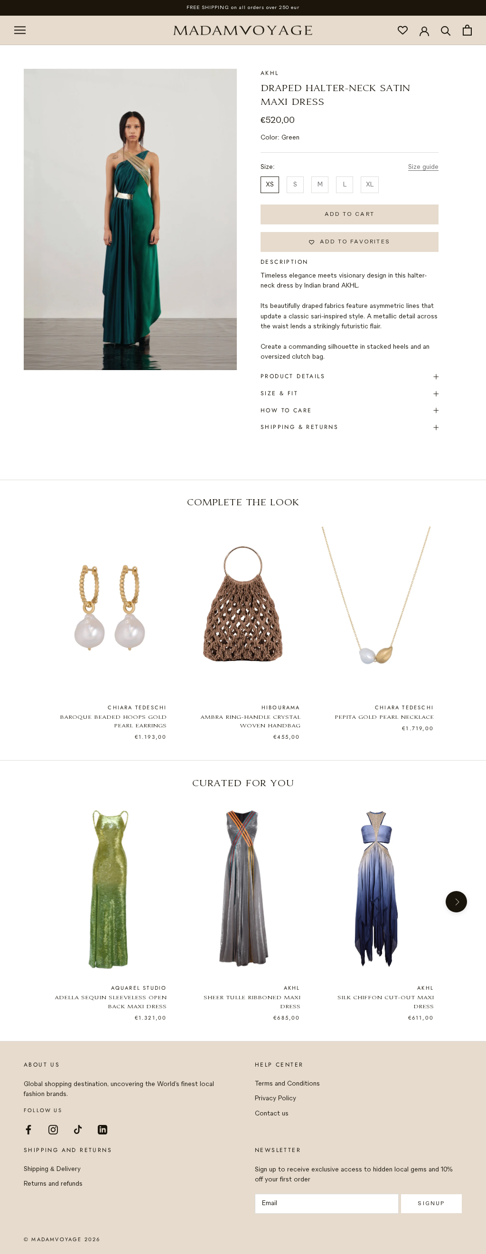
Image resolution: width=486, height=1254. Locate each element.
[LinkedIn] (102, 1129)
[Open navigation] (20, 30)
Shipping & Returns (299, 427)
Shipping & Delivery (52, 1169)
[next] (456, 621)
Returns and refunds (53, 1184)
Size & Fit (279, 393)
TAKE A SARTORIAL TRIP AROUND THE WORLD (243, 7)
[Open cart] (467, 30)
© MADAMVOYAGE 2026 (62, 1239)
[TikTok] (78, 1129)
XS (270, 185)
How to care (286, 410)
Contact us (272, 1114)
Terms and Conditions (287, 1084)
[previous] (29, 621)
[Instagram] (53, 1129)
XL (370, 185)
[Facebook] (28, 1129)
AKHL (270, 73)
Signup (431, 1203)
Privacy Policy (275, 1099)
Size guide (423, 167)
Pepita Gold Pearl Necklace (384, 717)
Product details (293, 376)
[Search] (446, 30)
